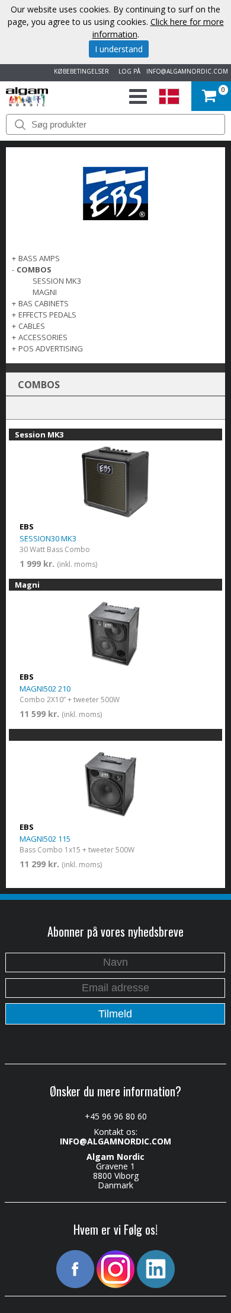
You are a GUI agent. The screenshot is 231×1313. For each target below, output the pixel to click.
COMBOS (34, 269)
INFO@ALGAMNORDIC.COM (187, 71)
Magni (45, 292)
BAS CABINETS (43, 303)
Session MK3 (57, 280)
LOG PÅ (127, 71)
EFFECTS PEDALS (47, 314)
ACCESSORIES (43, 337)
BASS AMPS (39, 258)
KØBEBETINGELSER (79, 71)
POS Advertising (50, 348)
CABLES (31, 326)
